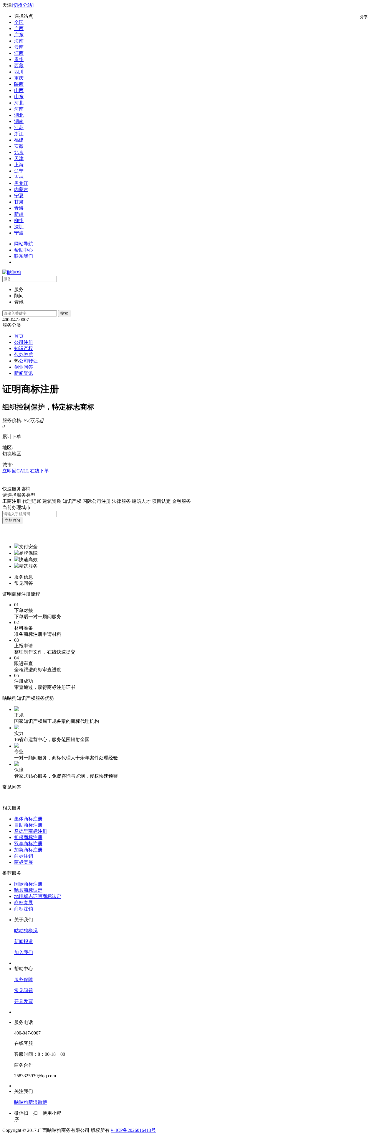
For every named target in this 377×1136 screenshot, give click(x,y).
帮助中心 (23, 249)
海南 (19, 40)
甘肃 (19, 201)
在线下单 (39, 470)
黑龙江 (21, 183)
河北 (19, 102)
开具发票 (23, 1001)
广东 (19, 34)
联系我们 (23, 256)
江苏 (19, 127)
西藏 (19, 65)
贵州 (19, 59)
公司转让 (28, 360)
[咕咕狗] (11, 272)
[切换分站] (23, 5)
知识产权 (23, 348)
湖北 (19, 115)
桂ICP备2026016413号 (133, 1130)
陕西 (19, 84)
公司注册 (23, 342)
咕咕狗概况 (26, 930)
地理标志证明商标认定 (37, 896)
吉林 (19, 177)
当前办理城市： (18, 507)
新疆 (19, 214)
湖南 (19, 121)
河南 (19, 108)
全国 (19, 22)
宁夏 (19, 195)
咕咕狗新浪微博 (30, 1102)
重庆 (19, 78)
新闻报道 (23, 941)
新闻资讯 (23, 373)
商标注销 (23, 855)
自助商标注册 (28, 825)
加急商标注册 (28, 849)
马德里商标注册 (30, 831)
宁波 (19, 232)
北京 (19, 152)
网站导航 (23, 243)
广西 (19, 28)
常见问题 (23, 990)
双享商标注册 (28, 843)
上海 (19, 164)
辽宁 (19, 170)
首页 (19, 336)
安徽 (19, 146)
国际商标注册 (28, 884)
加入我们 (23, 952)
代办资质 (23, 354)
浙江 (19, 133)
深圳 (19, 226)
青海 (19, 208)
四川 (19, 71)
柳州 (19, 220)
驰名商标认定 (28, 890)
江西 (19, 53)
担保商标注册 (28, 837)
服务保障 (23, 979)
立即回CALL (15, 470)
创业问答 (23, 367)
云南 (19, 47)
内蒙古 (21, 189)
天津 (19, 158)
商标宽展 (23, 862)
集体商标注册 (28, 818)
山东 (19, 96)
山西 (19, 90)
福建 (19, 139)
